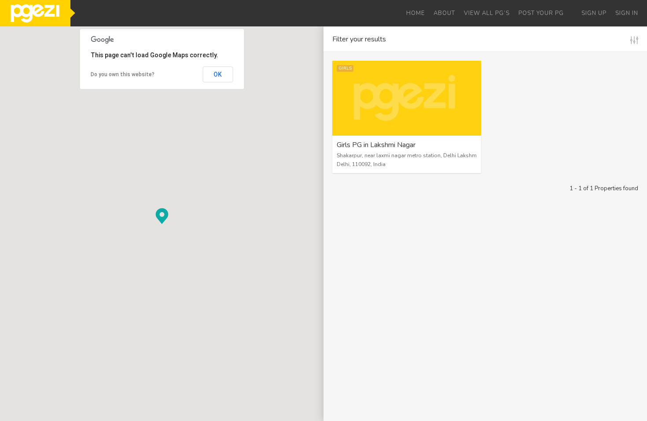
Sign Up (594, 13)
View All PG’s (487, 13)
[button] (162, 216)
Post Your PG (541, 13)
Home (415, 13)
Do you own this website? (122, 74)
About (444, 13)
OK (217, 74)
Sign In (626, 13)
